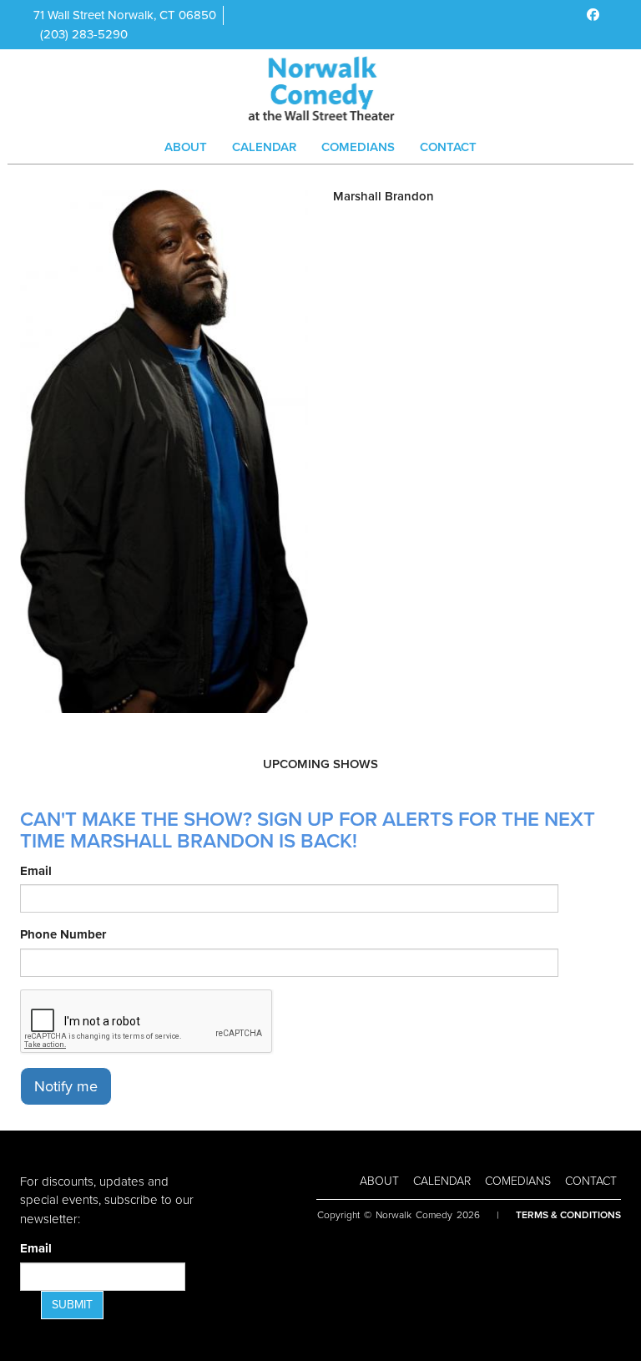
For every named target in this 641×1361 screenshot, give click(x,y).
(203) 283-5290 (84, 34)
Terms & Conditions (568, 1215)
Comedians (358, 146)
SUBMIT (72, 1305)
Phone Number (63, 934)
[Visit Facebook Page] (593, 15)
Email (36, 870)
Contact (448, 146)
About (185, 146)
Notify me (66, 1086)
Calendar (264, 146)
